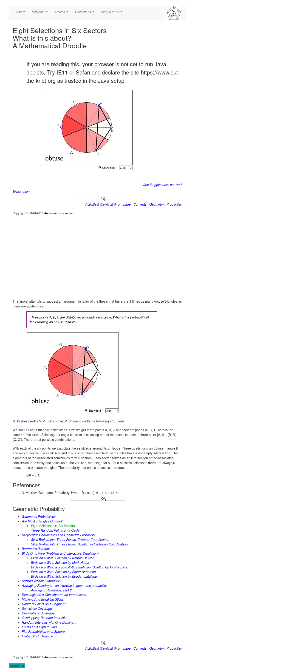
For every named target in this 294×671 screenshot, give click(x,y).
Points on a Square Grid (39, 627)
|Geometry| (156, 204)
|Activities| (92, 204)
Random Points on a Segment (43, 604)
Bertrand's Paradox (36, 548)
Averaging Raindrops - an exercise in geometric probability (64, 585)
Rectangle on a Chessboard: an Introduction (54, 594)
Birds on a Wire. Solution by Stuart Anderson (63, 571)
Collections (85, 13)
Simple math (112, 13)
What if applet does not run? (161, 185)
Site (21, 13)
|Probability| (174, 204)
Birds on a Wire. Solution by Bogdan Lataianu (64, 576)
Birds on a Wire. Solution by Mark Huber (60, 562)
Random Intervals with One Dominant (49, 622)
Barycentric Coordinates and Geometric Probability (58, 535)
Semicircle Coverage (37, 608)
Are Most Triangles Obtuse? (42, 521)
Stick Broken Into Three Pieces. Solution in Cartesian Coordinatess (79, 544)
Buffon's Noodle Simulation (41, 581)
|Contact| (106, 204)
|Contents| (140, 204)
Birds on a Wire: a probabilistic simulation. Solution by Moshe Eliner (80, 567)
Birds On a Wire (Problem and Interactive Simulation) (60, 553)
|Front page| (123, 204)
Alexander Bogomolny (58, 213)
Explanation (21, 191)
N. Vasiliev (20, 421)
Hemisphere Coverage (38, 613)
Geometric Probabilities (39, 516)
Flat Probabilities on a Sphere (43, 631)
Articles (62, 13)
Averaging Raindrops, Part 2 (51, 590)
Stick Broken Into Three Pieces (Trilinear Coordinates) (70, 539)
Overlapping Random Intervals (44, 617)
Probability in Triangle (37, 636)
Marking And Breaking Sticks (42, 599)
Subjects (40, 13)
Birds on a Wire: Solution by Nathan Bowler (62, 558)
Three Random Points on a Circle (55, 530)
